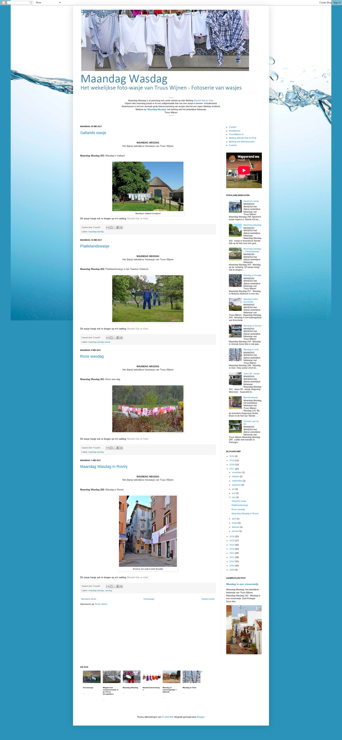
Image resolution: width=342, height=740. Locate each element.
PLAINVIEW (167, 717)
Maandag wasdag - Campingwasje (252, 250)
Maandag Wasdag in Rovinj (103, 466)
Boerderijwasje (250, 397)
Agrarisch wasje (251, 201)
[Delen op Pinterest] (121, 227)
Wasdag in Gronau (252, 326)
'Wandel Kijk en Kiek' (137, 218)
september (237, 481)
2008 (232, 570)
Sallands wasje (93, 132)
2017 (232, 469)
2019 (232, 460)
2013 (232, 549)
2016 (232, 536)
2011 (232, 557)
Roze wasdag (92, 356)
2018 (232, 464)
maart (235, 523)
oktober (236, 476)
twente (107, 342)
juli (233, 489)
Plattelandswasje (94, 246)
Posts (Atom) (101, 604)
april (234, 518)
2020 (232, 456)
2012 (232, 553)
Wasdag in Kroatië (252, 275)
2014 (232, 545)
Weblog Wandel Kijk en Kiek (242, 138)
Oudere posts (208, 599)
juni (234, 493)
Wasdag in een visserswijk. (242, 584)
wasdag (108, 590)
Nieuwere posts (88, 599)
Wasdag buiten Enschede (250, 300)
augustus (236, 485)
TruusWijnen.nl (236, 134)
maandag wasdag (96, 232)
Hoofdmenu (234, 131)
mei (234, 497)
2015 (232, 540)
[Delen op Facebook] (118, 227)
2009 (232, 565)
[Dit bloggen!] (111, 227)
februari (236, 527)
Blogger (200, 717)
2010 (232, 561)
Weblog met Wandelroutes (242, 141)
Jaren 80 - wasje (251, 373)
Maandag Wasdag (252, 225)
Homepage (149, 599)
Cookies (233, 145)
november (237, 472)
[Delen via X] (114, 227)
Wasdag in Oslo (251, 349)
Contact (232, 127)
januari (235, 531)
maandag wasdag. (96, 590)
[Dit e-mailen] (108, 227)
